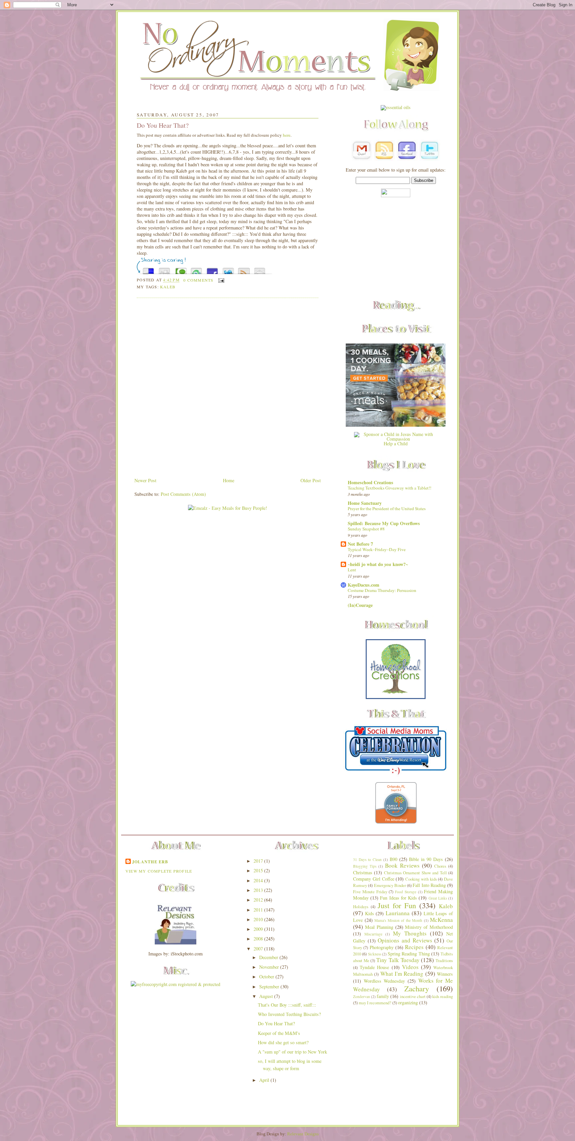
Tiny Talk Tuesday (397, 960)
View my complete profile (158, 871)
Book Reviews (402, 865)
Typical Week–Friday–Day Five (377, 549)
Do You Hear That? (163, 125)
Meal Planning (379, 927)
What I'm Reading (402, 973)
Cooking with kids (421, 879)
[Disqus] (227, 388)
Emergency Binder (390, 885)
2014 (259, 880)
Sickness (374, 953)
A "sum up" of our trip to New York (292, 1052)
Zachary (416, 988)
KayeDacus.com (363, 584)
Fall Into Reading (429, 885)
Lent (352, 570)
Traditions (444, 960)
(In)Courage (360, 605)
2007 (259, 948)
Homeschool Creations (370, 482)
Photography (382, 947)
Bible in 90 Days (426, 859)
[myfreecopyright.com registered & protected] (175, 984)
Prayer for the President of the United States (387, 508)
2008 (259, 938)
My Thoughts (410, 933)
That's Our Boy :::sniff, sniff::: (287, 1005)
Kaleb (167, 286)
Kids (369, 913)
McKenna (441, 920)
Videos (410, 967)
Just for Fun (397, 905)
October (267, 976)
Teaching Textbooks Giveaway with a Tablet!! (389, 488)
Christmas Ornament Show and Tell (415, 873)
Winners (445, 974)
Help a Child (396, 443)
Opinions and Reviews (405, 940)
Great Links (438, 898)
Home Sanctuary (365, 502)
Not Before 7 (360, 543)
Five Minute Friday (370, 892)
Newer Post (145, 480)
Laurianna (398, 913)
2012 (259, 900)
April (265, 1080)
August (266, 996)
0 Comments (198, 280)
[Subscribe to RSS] (244, 269)
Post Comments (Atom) (183, 494)
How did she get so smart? (283, 1042)
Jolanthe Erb (150, 862)
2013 (259, 890)
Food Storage (405, 891)
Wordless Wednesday (384, 981)
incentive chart (413, 996)
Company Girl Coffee (373, 879)
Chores (440, 866)
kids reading (442, 996)
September (270, 986)
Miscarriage (373, 933)
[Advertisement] (396, 249)
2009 (259, 929)
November (269, 967)
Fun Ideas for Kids (398, 898)
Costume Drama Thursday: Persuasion (382, 590)
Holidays (360, 907)
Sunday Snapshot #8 (366, 529)
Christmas (362, 872)
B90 (393, 859)
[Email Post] (220, 280)
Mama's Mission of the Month (398, 920)
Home (228, 480)
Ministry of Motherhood (429, 927)
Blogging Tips (364, 866)
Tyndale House (374, 967)
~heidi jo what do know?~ (378, 564)
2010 (259, 919)
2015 (259, 870)
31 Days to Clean (367, 859)
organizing (408, 1002)
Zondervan (361, 996)
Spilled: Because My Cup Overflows (384, 523)
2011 (259, 910)
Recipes (414, 947)
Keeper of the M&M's (279, 1033)
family (383, 996)
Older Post (310, 480)
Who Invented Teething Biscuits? (289, 1014)
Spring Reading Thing (409, 953)
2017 (259, 861)
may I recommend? (375, 1003)
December (269, 957)
